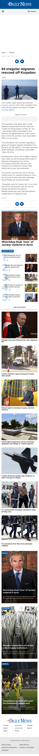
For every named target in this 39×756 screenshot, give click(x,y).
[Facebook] (17, 61)
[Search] (29, 11)
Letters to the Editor (27, 747)
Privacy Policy (6, 745)
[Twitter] (22, 61)
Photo (17, 731)
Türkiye (11, 52)
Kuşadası (5, 110)
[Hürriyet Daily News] (19, 4)
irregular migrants (9, 105)
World (5, 728)
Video (5, 731)
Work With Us (24, 745)
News (4, 52)
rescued (4, 198)
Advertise (5, 750)
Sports (29, 728)
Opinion (29, 725)
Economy (18, 725)
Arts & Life (19, 728)
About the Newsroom (9, 747)
